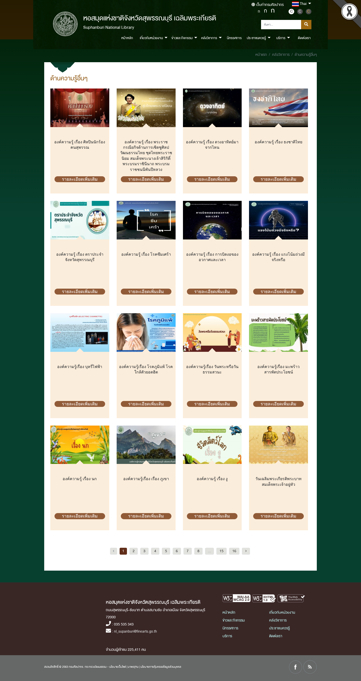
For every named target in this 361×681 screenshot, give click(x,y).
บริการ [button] (280, 38)
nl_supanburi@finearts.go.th (135, 631)
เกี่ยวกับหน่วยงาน (282, 612)
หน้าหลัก (127, 38)
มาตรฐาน (133, 667)
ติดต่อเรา (304, 38)
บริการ (227, 636)
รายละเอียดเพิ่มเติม (80, 179)
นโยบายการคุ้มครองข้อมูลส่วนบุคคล (160, 667)
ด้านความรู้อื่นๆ (306, 55)
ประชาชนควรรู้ (279, 628)
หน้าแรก (261, 55)
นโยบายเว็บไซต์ (117, 667)
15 (221, 551)
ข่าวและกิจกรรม (233, 620)
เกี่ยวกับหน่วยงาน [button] (151, 38)
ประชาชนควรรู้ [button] (256, 38)
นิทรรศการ (234, 38)
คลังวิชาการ (281, 55)
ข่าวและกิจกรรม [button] (182, 38)
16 (234, 551)
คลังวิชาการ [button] (209, 38)
